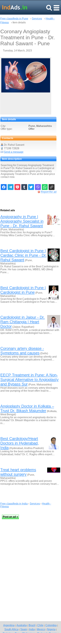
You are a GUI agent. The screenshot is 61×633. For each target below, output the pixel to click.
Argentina (8, 625)
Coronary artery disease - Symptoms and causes (22, 350)
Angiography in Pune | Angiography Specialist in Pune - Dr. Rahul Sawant (21, 221)
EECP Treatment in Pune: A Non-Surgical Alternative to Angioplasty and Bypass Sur (29, 379)
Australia (21, 625)
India (32, 629)
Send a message (13, 152)
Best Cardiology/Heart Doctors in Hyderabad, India (19, 443)
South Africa (11, 629)
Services (37, 18)
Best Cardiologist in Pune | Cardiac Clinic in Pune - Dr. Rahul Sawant (23, 255)
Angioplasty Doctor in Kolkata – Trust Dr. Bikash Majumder (27, 408)
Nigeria (51, 629)
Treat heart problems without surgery (18, 472)
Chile (40, 625)
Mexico (41, 629)
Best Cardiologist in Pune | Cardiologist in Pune (23, 290)
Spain (23, 629)
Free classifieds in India (14, 503)
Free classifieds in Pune (14, 18)
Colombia (51, 625)
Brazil (32, 625)
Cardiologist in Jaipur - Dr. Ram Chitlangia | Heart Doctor (22, 322)
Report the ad (48, 191)
